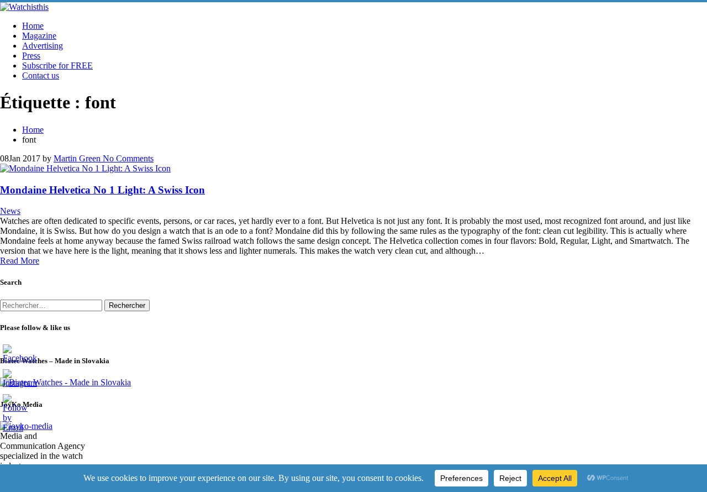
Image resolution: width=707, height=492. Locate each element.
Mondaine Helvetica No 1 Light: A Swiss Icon (102, 190)
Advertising (42, 45)
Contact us (40, 75)
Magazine (39, 35)
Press (31, 55)
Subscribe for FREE (57, 65)
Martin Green (77, 158)
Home (33, 25)
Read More (19, 260)
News (10, 211)
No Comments (127, 158)
